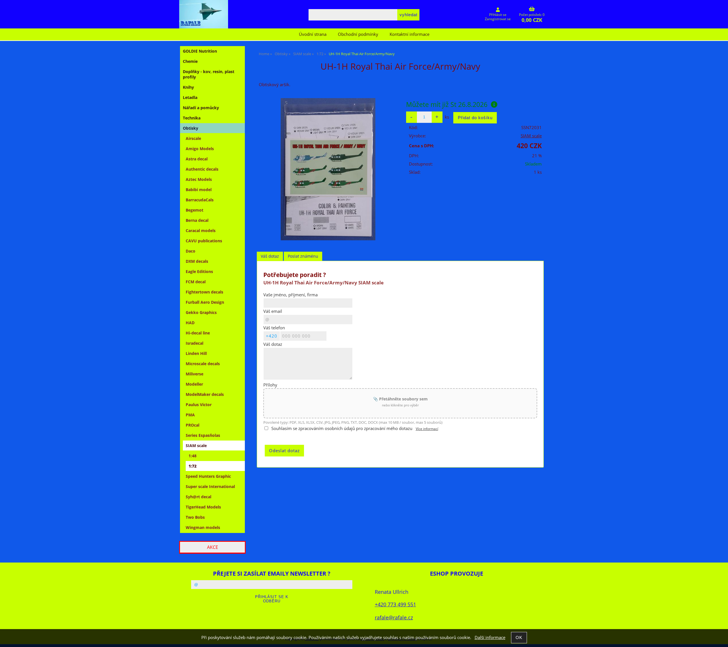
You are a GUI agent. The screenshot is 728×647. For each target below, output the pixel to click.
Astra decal (197, 159)
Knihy (188, 87)
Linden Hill (196, 353)
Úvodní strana (312, 34)
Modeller (194, 384)
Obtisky (190, 128)
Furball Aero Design (205, 302)
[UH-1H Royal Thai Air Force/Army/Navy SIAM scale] (328, 169)
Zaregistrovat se (498, 18)
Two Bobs (195, 517)
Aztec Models (199, 179)
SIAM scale (531, 136)
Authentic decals (202, 169)
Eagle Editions (199, 271)
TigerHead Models (203, 507)
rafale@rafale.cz (394, 617)
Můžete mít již (446, 104)
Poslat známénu (303, 256)
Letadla (190, 97)
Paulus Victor (199, 404)
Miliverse (194, 374)
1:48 (193, 455)
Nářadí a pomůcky (201, 107)
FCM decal (196, 281)
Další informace (490, 637)
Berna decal (197, 220)
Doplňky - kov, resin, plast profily (208, 74)
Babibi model (199, 189)
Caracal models (201, 230)
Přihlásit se (497, 14)
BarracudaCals (200, 199)
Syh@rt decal (198, 496)
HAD (190, 322)
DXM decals (197, 261)
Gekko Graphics (201, 312)
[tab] (270, 256)
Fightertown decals (204, 292)
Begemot (194, 210)
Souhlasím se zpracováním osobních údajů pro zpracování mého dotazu (341, 428)
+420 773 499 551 (395, 604)
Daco (190, 251)
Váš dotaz (270, 256)
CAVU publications (204, 240)
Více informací (427, 428)
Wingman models (203, 527)
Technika (191, 118)
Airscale (193, 138)
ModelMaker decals (205, 394)
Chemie (190, 61)
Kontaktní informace (409, 34)
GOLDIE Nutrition (200, 51)
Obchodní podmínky (358, 34)
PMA (190, 414)
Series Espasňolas (203, 435)
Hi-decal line (198, 333)
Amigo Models (200, 148)
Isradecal (194, 343)
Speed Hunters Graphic (208, 476)
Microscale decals (203, 363)
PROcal (192, 425)
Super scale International (210, 486)
